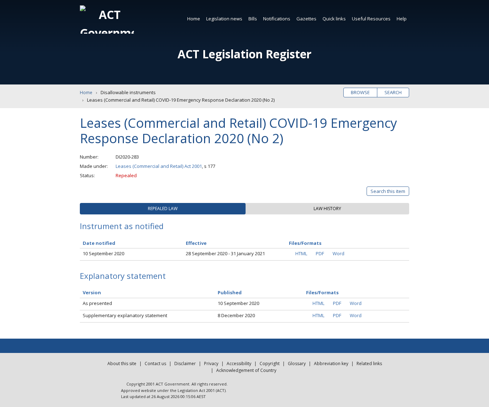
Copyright (270, 363)
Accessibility (239, 363)
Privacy (211, 363)
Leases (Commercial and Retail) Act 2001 (159, 166)
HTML (301, 253)
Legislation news (224, 18)
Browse (360, 92)
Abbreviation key (331, 363)
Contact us (155, 363)
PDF (320, 253)
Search (393, 92)
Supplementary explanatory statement (125, 315)
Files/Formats (322, 292)
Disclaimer (185, 363)
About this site (121, 363)
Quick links (334, 18)
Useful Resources (371, 18)
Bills (252, 18)
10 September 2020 (103, 253)
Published (230, 292)
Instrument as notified (122, 226)
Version (92, 292)
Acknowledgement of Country (246, 370)
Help (402, 18)
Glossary (297, 363)
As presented (97, 303)
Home (193, 18)
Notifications (276, 18)
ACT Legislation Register (244, 54)
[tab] (163, 208)
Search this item (388, 191)
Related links (369, 363)
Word (338, 253)
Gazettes (306, 18)
